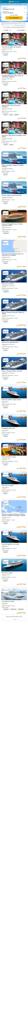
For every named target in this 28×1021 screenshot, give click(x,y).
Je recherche (15, 18)
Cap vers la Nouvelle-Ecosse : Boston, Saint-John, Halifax (12, 224)
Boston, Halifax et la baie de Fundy (11, 195)
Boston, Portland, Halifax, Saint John (12, 371)
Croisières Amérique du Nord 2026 (16, 4)
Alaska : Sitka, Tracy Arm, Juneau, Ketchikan (11, 106)
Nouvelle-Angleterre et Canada (10, 544)
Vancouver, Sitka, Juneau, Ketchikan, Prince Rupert (14, 136)
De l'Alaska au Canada (8, 601)
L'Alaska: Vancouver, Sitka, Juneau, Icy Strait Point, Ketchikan (12, 76)
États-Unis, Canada (7, 572)
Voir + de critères (14, 15)
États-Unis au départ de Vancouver (11, 47)
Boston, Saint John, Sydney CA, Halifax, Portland (13, 166)
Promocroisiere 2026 (5, 4)
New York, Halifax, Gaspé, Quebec (11, 399)
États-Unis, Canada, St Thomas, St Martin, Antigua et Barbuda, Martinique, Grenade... (14, 514)
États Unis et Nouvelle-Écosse (10, 342)
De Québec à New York (8, 428)
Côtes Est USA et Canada (9, 457)
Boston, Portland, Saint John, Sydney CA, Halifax (13, 313)
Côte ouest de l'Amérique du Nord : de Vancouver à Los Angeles (12, 254)
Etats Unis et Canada (7, 284)
